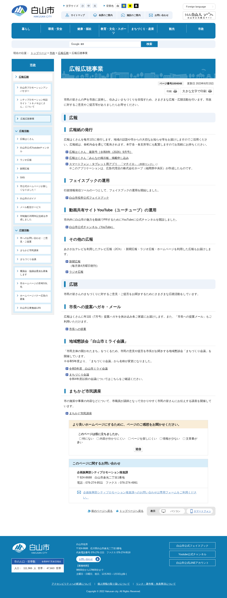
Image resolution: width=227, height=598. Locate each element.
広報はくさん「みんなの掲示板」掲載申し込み (99, 157)
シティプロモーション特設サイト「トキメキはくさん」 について (34, 103)
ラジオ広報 (76, 271)
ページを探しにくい (144, 438)
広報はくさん (27, 139)
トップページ (39, 53)
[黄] (130, 6)
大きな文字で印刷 (194, 91)
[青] (123, 6)
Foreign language (196, 6)
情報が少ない (171, 438)
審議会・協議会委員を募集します (34, 273)
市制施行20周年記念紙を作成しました (34, 218)
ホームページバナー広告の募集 (34, 297)
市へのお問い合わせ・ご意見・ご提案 (34, 240)
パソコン (175, 511)
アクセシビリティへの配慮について (71, 583)
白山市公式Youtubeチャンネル (34, 149)
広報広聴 (63, 53)
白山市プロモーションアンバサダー (34, 89)
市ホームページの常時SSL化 (34, 285)
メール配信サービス (30, 207)
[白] (117, 6)
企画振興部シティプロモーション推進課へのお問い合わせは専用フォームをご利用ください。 (140, 495)
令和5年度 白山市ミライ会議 (88, 368)
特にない (88, 438)
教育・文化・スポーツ (113, 30)
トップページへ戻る (131, 510)
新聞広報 (75, 261)
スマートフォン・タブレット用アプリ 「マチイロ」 (112, 164)
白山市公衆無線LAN (30, 308)
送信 (138, 449)
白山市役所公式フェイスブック (89, 197)
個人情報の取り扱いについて (114, 583)
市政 (201, 28)
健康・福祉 (84, 28)
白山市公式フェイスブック (192, 545)
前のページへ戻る (102, 510)
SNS (22, 177)
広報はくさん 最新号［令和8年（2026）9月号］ (101, 151)
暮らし (26, 28)
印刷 (169, 91)
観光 (172, 28)
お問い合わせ (86, 559)
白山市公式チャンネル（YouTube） (92, 227)
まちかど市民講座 (80, 413)
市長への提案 (77, 329)
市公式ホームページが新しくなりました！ (34, 188)
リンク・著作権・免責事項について (156, 583)
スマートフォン (202, 511)
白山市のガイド (28, 198)
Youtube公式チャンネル (192, 554)
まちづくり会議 (79, 374)
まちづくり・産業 (142, 28)
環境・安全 (55, 28)
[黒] (136, 6)
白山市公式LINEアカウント (192, 562)
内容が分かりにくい (112, 438)
